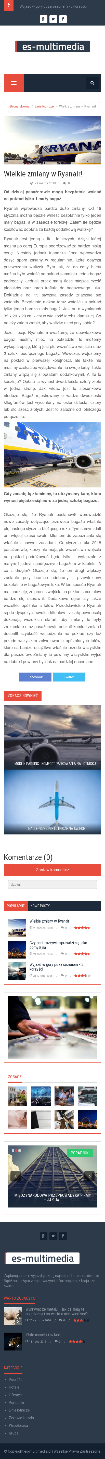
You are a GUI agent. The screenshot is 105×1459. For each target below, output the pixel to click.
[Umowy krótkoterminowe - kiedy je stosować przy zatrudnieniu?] (64, 1119)
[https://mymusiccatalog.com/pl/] (52, 1027)
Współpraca (18, 1426)
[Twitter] (53, 1236)
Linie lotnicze (44, 106)
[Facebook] (63, 1236)
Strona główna (19, 106)
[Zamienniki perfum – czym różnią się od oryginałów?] (17, 1119)
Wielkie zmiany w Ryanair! (50, 921)
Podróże (15, 1380)
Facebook (35, 677)
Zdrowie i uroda (21, 1418)
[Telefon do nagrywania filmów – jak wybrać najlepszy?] (87, 1096)
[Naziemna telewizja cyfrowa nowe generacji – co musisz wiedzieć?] (64, 1096)
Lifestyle (16, 1395)
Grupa (14, 1433)
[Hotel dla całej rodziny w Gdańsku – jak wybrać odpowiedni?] (17, 1096)
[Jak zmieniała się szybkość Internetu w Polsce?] (40, 1096)
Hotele (14, 1387)
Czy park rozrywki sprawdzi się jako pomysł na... (58, 945)
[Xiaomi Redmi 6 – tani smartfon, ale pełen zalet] (40, 1119)
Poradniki (16, 1403)
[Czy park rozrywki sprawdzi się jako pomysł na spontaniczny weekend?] (87, 1119)
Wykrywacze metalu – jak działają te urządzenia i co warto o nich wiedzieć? (56, 1311)
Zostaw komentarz (52, 869)
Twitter (69, 677)
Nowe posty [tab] (40, 906)
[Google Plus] (43, 1236)
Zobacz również (23, 695)
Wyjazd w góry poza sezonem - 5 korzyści (53, 6)
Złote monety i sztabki (43, 1334)
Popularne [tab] (16, 906)
